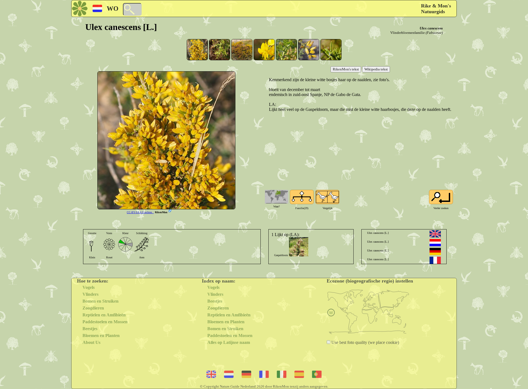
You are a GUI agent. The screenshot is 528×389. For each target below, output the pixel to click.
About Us (91, 342)
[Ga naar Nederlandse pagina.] (435, 242)
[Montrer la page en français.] (435, 260)
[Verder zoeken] (441, 197)
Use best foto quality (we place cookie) (364, 342)
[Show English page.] (435, 233)
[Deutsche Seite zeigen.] (435, 251)
